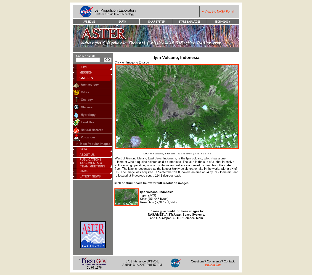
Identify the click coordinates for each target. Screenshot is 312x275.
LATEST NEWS (90, 176)
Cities (85, 92)
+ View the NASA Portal (218, 11)
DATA (83, 149)
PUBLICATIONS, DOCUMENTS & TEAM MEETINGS (91, 163)
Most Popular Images (95, 143)
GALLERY (86, 78)
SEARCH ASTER (85, 55)
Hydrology (88, 114)
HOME (83, 67)
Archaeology (90, 84)
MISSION (85, 72)
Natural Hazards (92, 130)
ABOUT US (87, 154)
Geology (87, 99)
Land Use (87, 122)
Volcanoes (88, 137)
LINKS (83, 171)
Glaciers (87, 107)
